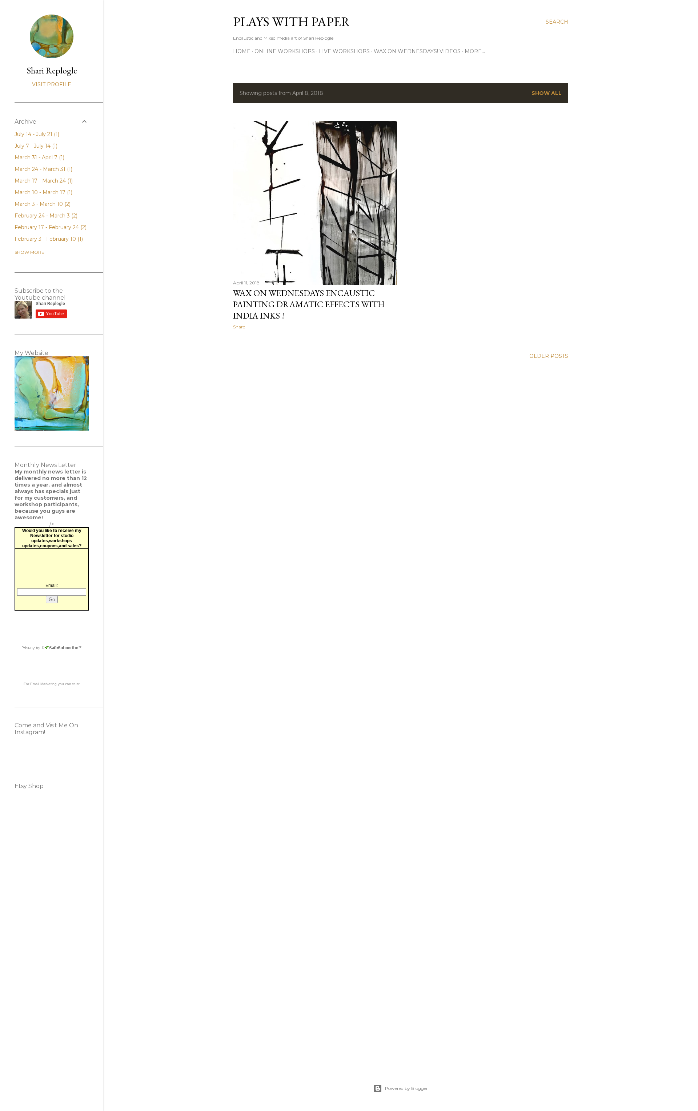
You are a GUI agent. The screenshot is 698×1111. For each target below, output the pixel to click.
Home (241, 51)
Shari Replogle (52, 70)
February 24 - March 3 (45, 215)
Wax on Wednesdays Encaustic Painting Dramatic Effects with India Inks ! (309, 304)
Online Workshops (284, 51)
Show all (546, 93)
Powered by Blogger (406, 1088)
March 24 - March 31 (43, 169)
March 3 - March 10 (42, 204)
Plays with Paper (291, 21)
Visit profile (51, 84)
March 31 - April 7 (39, 157)
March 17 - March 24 (43, 180)
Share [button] (239, 326)
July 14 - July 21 (36, 134)
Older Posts (548, 356)
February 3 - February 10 (48, 239)
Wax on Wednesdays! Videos (417, 51)
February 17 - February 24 (50, 227)
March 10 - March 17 (43, 192)
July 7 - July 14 (35, 146)
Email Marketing (43, 684)
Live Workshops (344, 51)
